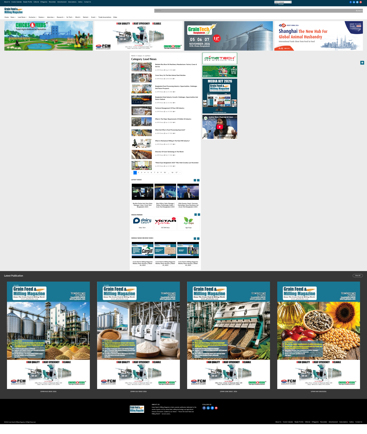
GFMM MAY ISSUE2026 (318, 391)
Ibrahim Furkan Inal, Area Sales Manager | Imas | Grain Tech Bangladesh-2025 (191, 205)
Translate (281, 4)
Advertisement (62, 2)
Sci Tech (69, 17)
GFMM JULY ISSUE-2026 (138, 391)
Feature (41, 17)
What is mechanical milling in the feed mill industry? (172, 141)
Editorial (36, 2)
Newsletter (52, 2)
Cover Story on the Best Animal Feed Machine (170, 75)
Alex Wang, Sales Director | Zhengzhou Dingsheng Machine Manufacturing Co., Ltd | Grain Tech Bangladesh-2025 (169, 206)
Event (93, 17)
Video (115, 17)
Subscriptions (72, 2)
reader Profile (27, 2)
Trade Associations (104, 17)
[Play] (146, 192)
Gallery (80, 2)
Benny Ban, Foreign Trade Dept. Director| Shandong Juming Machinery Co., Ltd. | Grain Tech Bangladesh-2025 (146, 206)
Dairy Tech (188, 227)
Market (85, 17)
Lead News (22, 17)
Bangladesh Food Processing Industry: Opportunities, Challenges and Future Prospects (176, 87)
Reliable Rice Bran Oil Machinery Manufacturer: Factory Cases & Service (176, 65)
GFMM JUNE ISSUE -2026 (228, 391)
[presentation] (195, 180)
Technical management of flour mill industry (169, 108)
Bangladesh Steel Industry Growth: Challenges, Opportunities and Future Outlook (176, 98)
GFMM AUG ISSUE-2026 (48, 391)
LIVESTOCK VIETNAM (165, 227)
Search (360, 10)
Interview (50, 17)
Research (60, 17)
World (77, 17)
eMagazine (43, 2)
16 (172, 172)
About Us (7, 2)
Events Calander (288, 422)
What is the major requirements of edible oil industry (173, 119)
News (13, 17)
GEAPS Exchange (142, 227)
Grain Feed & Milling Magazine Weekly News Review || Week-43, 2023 (150, 263)
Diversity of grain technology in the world (169, 152)
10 (165, 172)
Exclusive (32, 17)
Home (7, 17)
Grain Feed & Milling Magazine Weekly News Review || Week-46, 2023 (196, 263)
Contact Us (87, 2)
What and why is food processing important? (170, 130)
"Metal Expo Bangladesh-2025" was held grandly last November (177, 163)
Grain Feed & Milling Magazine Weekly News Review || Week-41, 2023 (173, 263)
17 (176, 172)
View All (357, 275)
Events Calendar (17, 2)
